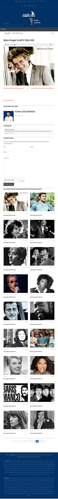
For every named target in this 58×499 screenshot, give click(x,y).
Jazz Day (12, 470)
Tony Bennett (24, 493)
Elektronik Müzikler (14, 464)
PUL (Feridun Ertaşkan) (43, 472)
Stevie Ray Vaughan (48, 491)
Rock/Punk (11, 474)
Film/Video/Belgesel (38, 464)
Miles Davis (10, 489)
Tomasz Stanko (18, 493)
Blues (34, 1)
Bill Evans (19, 480)
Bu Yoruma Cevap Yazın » (9, 133)
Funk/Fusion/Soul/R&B (7, 466)
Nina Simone (19, 489)
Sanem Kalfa (16, 491)
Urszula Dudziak (43, 493)
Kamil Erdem (45, 485)
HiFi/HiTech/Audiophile (13, 468)
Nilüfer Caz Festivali (31, 472)
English (19, 464)
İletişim (24, 1)
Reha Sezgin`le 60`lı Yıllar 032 (36, 351)
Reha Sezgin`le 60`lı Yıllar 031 (9, 378)
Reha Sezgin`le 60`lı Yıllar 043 (9, 215)
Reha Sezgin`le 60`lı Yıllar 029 (9, 406)
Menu (4, 29)
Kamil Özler (50, 485)
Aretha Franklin (29, 478)
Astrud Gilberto (35, 478)
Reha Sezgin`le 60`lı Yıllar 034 (36, 324)
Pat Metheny (47, 489)
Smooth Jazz (19, 474)
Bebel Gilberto (14, 480)
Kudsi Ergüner (25, 487)
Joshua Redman (40, 485)
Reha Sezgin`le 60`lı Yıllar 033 (9, 351)
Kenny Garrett (14, 487)
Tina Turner (14, 493)
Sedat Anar (31, 491)
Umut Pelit (38, 493)
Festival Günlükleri (27, 464)
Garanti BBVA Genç (15, 466)
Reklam (20, 1)
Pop (38, 472)
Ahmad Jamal (12, 478)
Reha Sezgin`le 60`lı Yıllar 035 (9, 324)
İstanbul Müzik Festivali (41, 468)
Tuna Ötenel (34, 493)
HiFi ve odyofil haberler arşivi (24, 33)
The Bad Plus (9, 493)
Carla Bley (37, 480)
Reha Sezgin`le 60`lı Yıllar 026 (36, 433)
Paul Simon (51, 489)
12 (40, 441)
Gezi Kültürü (20, 466)
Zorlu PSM (46, 474)
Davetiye (5, 464)
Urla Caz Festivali (24, 474)
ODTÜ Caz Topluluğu (30, 489)
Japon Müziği (8, 470)
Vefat (28, 474)
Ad (4, 147)
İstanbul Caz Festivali (34, 468)
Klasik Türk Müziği (26, 470)
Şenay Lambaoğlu (36, 491)
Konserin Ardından (42, 470)
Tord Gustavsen (29, 493)
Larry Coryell (30, 487)
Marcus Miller (49, 487)
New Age (26, 472)
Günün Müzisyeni (49, 466)
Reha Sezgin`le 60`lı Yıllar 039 (9, 269)
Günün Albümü (42, 466)
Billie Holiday (23, 480)
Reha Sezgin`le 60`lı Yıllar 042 (36, 215)
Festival (22, 464)
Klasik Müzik (29, 1)
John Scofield (35, 485)
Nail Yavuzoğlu (14, 489)
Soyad (32, 147)
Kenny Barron (9, 487)
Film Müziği (33, 464)
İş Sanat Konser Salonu (26, 468)
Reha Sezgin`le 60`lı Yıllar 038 (36, 269)
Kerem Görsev (19, 487)
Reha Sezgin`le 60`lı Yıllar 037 (9, 297)
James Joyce (16, 485)
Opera (36, 472)
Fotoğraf (52, 464)
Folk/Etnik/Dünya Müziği (47, 464)
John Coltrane (29, 485)
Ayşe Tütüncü (50, 478)
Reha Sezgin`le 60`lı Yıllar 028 (36, 406)
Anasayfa (16, 1)
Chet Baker (52, 480)
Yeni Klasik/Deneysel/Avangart (39, 474)
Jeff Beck (19, 485)
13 (43, 441)
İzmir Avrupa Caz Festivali (50, 468)
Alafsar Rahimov (18, 478)
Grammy (31, 466)
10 (34, 441)
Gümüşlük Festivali (37, 466)
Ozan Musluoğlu (41, 489)
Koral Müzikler (48, 470)
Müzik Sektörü (21, 472)
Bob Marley (28, 480)
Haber (8, 468)
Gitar (24, 466)
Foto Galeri (42, 1)
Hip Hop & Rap (20, 468)
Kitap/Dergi (16, 470)
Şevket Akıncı (42, 491)
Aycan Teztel (40, 478)
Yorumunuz (6, 158)
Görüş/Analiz (27, 466)
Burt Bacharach (33, 480)
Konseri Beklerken (35, 470)
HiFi (37, 1)
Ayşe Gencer (45, 478)
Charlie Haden (47, 480)
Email (5, 152)
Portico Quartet (6, 491)
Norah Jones (24, 489)
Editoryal (8, 464)
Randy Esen (11, 491)
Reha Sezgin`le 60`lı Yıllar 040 (36, 242)
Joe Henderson (24, 485)
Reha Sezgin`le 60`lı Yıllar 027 (9, 433)
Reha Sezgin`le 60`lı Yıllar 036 (36, 297)
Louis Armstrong (35, 487)
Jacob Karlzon (11, 485)
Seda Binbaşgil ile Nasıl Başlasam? (23, 491)
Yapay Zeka (32, 474)
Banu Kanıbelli (9, 480)
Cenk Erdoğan (42, 480)
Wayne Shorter (49, 493)
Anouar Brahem (23, 478)
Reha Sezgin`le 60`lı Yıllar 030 (36, 378)
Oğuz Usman (36, 489)
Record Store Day (50, 472)
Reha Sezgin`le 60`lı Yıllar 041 (9, 242)
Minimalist (17, 472)
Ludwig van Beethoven (42, 487)
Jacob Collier (6, 485)
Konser (30, 470)
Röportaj (15, 474)
